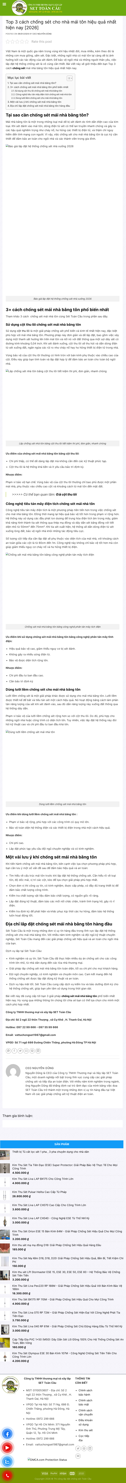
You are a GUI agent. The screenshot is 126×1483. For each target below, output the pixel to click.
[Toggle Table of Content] (68, 78)
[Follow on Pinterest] (84, 1448)
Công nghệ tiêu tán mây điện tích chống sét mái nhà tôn (44, 94)
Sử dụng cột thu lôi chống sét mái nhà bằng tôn (38, 90)
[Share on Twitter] (20, 1051)
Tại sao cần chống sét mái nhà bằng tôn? (33, 83)
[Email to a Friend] (26, 1051)
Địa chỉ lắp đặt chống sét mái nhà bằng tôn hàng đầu (40, 105)
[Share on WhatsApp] (8, 1051)
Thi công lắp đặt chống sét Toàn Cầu (72, 1478)
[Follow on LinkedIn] (90, 1448)
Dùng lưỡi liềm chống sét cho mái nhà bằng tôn (39, 98)
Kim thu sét (86, 1430)
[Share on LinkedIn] (38, 1051)
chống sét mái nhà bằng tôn (79, 996)
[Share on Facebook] (14, 1051)
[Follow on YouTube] (78, 1456)
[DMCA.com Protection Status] (47, 1459)
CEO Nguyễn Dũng (42, 34)
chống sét (18, 68)
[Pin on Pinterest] (32, 1051)
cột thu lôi (23, 330)
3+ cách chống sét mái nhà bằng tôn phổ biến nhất (39, 87)
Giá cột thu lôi (66, 494)
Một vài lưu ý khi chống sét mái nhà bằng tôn (35, 101)
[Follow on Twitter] (78, 1448)
